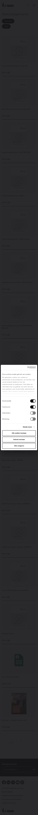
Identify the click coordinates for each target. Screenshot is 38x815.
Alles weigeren (19, 446)
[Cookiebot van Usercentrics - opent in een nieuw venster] (27, 367)
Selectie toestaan (19, 439)
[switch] (33, 407)
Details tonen (27, 427)
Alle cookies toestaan (19, 433)
